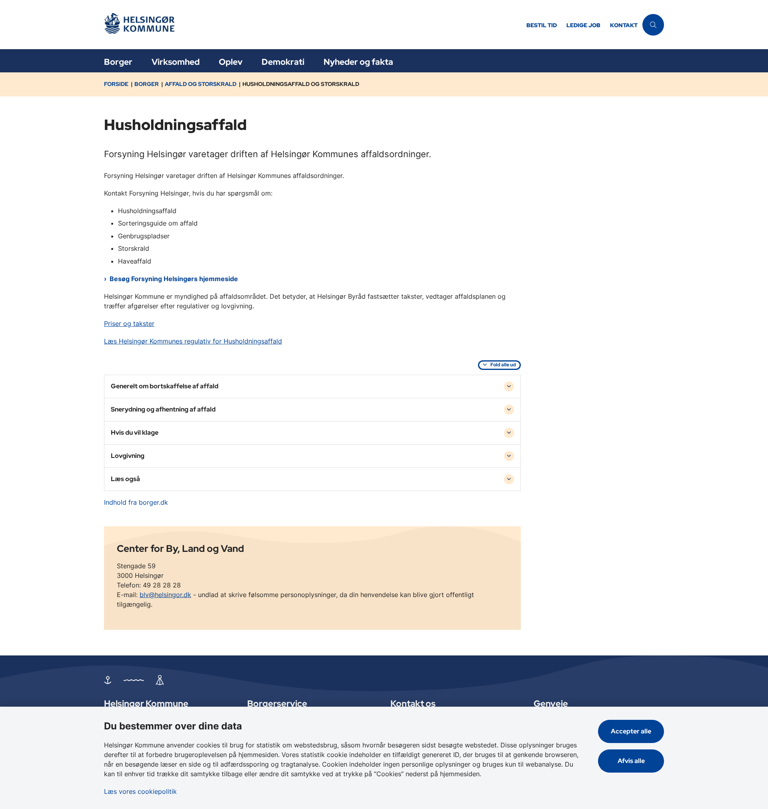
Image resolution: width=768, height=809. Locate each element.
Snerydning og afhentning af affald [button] (163, 409)
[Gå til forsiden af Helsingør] (313, 24)
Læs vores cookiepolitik (140, 791)
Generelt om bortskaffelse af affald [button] (164, 386)
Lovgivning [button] (127, 455)
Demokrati (283, 61)
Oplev (230, 61)
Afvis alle (631, 761)
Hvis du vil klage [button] (134, 432)
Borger (118, 61)
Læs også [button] (125, 479)
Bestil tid (541, 25)
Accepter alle (631, 731)
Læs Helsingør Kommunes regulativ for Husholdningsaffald (193, 341)
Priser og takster (129, 324)
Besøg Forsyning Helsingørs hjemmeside (174, 279)
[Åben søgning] (653, 25)
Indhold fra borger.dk (136, 502)
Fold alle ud (503, 365)
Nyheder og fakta (358, 61)
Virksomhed (176, 61)
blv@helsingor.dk (165, 595)
